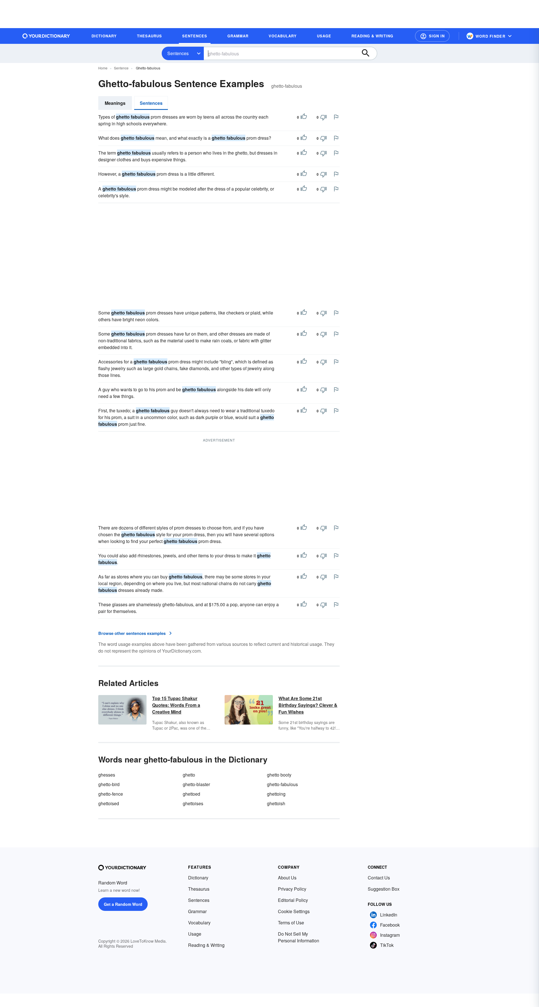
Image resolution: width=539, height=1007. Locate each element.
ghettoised (108, 803)
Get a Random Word (123, 904)
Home (103, 67)
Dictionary (198, 877)
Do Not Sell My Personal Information (298, 937)
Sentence (121, 67)
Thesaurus (198, 889)
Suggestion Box (383, 889)
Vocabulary (199, 922)
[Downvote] (323, 117)
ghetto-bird (109, 784)
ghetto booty (279, 774)
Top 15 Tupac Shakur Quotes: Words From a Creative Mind (176, 705)
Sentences (178, 53)
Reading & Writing (206, 945)
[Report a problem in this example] (336, 117)
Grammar (197, 911)
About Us (287, 877)
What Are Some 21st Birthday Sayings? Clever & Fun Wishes (307, 705)
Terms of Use (291, 922)
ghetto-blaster (196, 784)
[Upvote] (303, 117)
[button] (432, 36)
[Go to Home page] (46, 36)
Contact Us (379, 877)
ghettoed (191, 794)
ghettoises (193, 803)
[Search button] (368, 53)
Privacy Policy (292, 889)
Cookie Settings (294, 911)
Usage (194, 934)
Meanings (115, 103)
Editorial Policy (293, 900)
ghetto (189, 774)
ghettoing (276, 794)
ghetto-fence (110, 794)
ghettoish (276, 803)
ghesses (106, 774)
